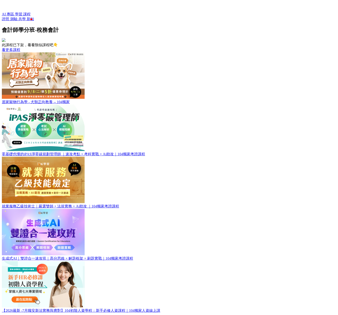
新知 (30, 19)
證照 (6, 19)
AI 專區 (8, 14)
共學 (22, 19)
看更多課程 (11, 50)
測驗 (14, 19)
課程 (27, 14)
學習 (19, 14)
